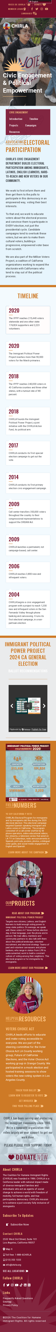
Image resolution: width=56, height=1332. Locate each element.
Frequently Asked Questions (18, 1298)
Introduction (15, 119)
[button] (28, 852)
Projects (13, 125)
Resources (14, 132)
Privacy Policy (10, 1305)
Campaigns (30, 125)
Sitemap (7, 1301)
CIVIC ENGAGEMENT (18, 112)
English (34, 2)
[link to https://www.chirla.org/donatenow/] (28, 1157)
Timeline (33, 119)
